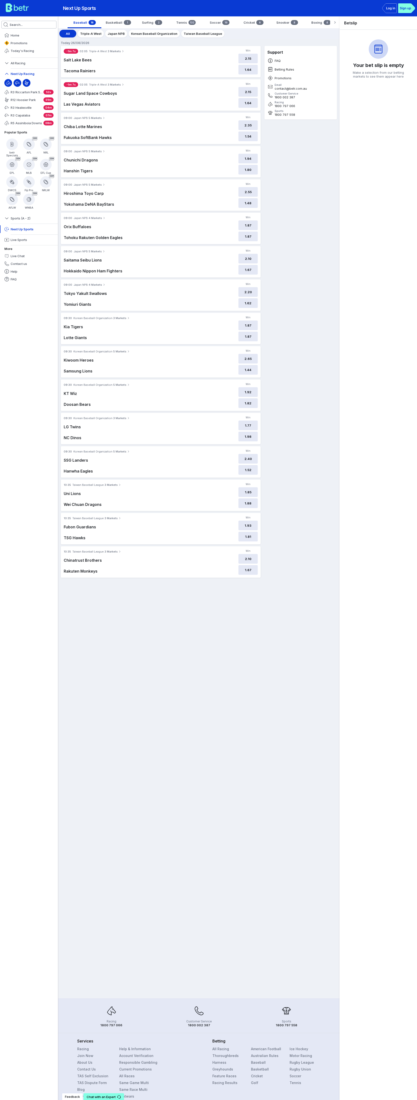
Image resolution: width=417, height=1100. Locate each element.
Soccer (295, 1076)
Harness (219, 1062)
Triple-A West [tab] (90, 34)
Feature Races (224, 1076)
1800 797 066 (285, 106)
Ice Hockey (299, 1049)
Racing (83, 1049)
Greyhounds (222, 1069)
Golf (254, 1083)
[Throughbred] (8, 83)
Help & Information (135, 1049)
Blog (81, 1089)
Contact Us (86, 1069)
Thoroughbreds (225, 1056)
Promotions (283, 78)
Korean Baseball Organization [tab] (154, 34)
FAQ (278, 60)
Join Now (85, 1056)
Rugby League (302, 1062)
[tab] (84, 22)
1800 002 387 (285, 97)
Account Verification (136, 1056)
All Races (127, 1076)
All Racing (220, 1049)
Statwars (126, 1096)
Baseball (258, 1062)
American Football (266, 1049)
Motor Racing (301, 1056)
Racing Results (224, 1083)
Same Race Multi (133, 1089)
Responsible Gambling (138, 1062)
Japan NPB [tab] (116, 34)
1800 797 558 (285, 114)
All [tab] (68, 34)
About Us (84, 1062)
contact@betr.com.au (291, 88)
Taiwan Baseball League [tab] (203, 34)
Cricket (257, 1076)
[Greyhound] (17, 83)
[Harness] (26, 83)
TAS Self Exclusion (92, 1076)
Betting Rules (284, 69)
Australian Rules (264, 1056)
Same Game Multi (134, 1083)
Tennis (295, 1083)
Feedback (72, 1097)
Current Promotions (135, 1069)
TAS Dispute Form (92, 1083)
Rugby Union (300, 1069)
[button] (103, 1096)
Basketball (260, 1069)
